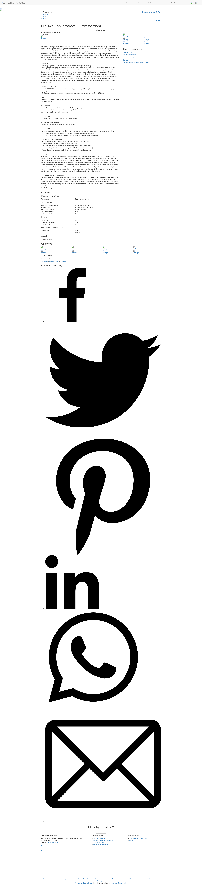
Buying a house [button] (153, 3)
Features (44, 16)
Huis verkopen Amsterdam (137, 879)
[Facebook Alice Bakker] (41, 846)
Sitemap (114, 883)
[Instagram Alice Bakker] (41, 850)
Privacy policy (122, 883)
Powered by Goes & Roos (83, 883)
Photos (43, 18)
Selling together (98, 842)
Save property (102, 30)
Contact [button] (183, 3)
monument (44, 261)
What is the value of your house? (104, 840)
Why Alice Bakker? (99, 838)
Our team (174, 3)
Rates (131, 840)
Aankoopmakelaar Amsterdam (53, 879)
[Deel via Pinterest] (103, 554)
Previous (46, 12)
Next (51, 12)
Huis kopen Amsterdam (119, 879)
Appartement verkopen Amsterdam (98, 879)
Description (45, 14)
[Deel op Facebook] (72, 321)
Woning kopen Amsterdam (105, 881)
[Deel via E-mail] (103, 821)
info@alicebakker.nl (129, 55)
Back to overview (149, 12)
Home (128, 3)
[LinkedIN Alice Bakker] (41, 848)
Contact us (101, 832)
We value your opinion (100, 845)
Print (159, 12)
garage (51, 261)
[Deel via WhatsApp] (93, 705)
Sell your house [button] (138, 3)
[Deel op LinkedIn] (72, 608)
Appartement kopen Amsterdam (75, 879)
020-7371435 (127, 52)
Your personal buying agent (138, 838)
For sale (165, 3)
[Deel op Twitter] (103, 438)
